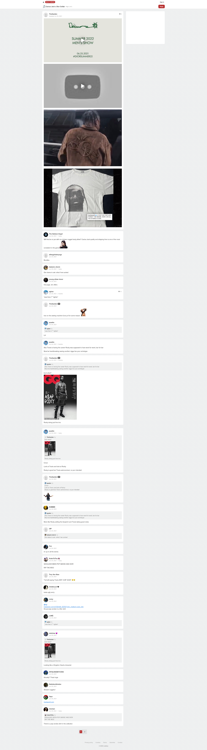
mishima (52, 633)
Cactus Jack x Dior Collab (55, 6)
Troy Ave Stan (54, 574)
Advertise (112, 742)
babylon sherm (54, 267)
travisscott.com (49, 702)
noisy (51, 599)
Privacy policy (89, 742)
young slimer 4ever (56, 279)
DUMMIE (52, 507)
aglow (51, 291)
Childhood (53, 587)
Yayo (51, 696)
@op (45, 604)
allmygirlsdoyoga (55, 254)
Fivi (50, 546)
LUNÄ (51, 616)
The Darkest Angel (56, 234)
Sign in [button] (162, 2)
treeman (52, 709)
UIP (50, 529)
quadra (51, 322)
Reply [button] (161, 6)
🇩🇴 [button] (59, 558)
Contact (120, 742)
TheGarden (53, 14)
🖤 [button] (58, 587)
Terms (105, 742)
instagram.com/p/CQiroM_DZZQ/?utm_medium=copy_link (63, 607)
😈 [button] (56, 633)
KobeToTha (53, 558)
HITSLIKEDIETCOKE (56, 672)
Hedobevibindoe (55, 684)
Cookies (98, 742)
